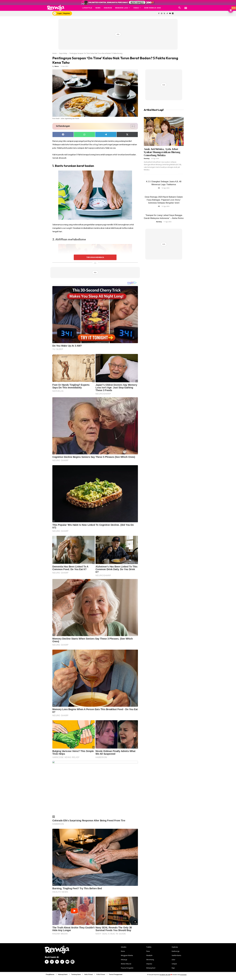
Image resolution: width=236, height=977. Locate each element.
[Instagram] (161, 13)
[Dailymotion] (172, 13)
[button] (180, 8)
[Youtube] (170, 13)
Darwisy (146, 158)
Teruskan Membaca (95, 257)
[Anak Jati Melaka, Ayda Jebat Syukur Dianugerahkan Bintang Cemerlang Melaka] (164, 131)
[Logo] (56, 7)
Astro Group (183, 974)
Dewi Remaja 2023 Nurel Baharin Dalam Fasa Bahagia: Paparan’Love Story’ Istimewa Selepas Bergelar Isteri (164, 200)
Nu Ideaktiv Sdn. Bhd (165, 974)
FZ (159, 188)
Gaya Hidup (63, 53)
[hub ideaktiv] (186, 7)
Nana (57, 66)
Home (54, 53)
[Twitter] (164, 13)
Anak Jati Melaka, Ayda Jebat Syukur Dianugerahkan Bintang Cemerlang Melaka (162, 152)
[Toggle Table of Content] (131, 126)
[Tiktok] (167, 13)
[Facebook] (158, 13)
